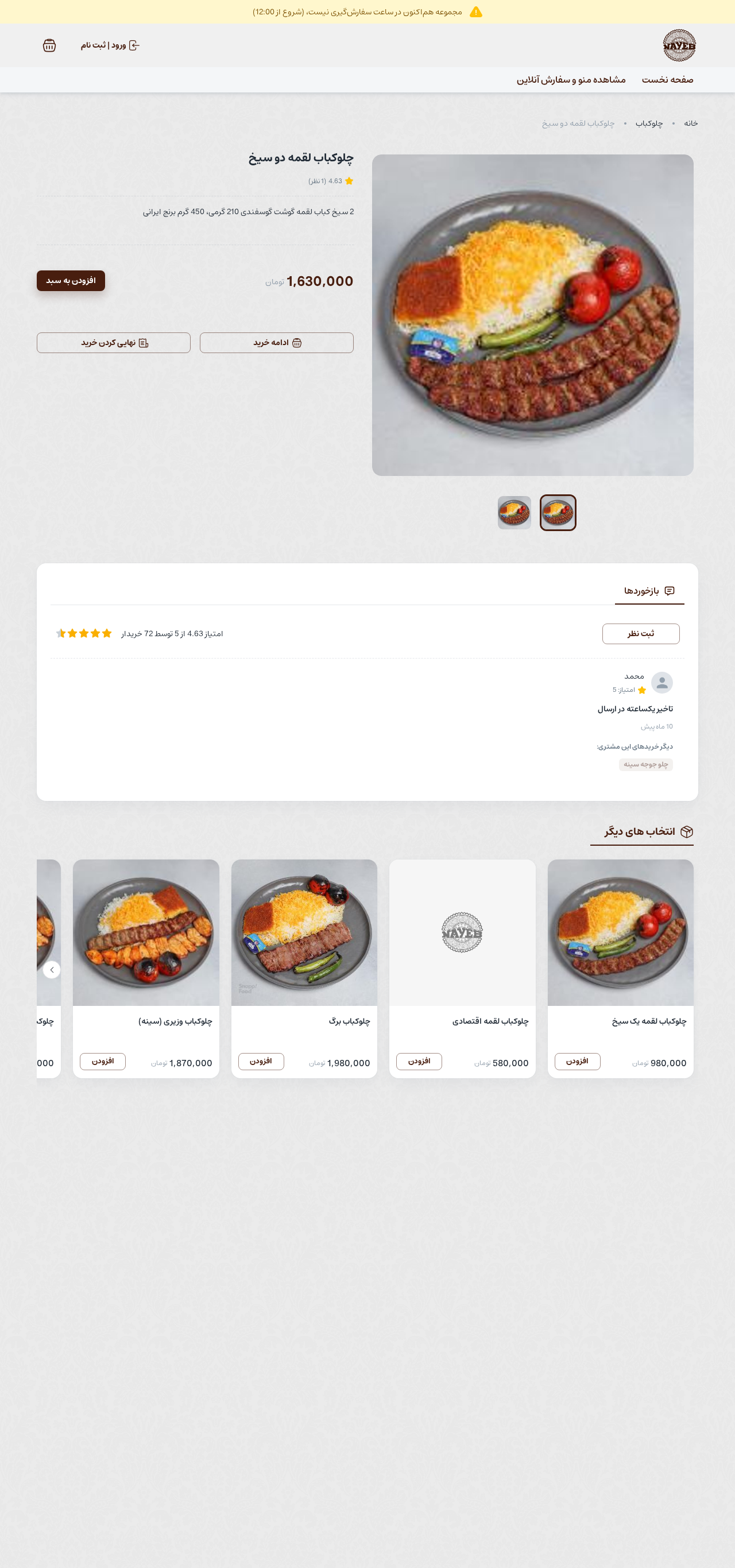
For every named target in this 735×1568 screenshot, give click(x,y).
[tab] (649, 591)
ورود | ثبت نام (103, 45)
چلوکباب (649, 123)
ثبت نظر (641, 634)
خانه (691, 123)
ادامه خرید (271, 343)
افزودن (577, 1061)
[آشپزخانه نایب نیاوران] (679, 45)
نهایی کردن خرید (108, 343)
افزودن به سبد (71, 281)
